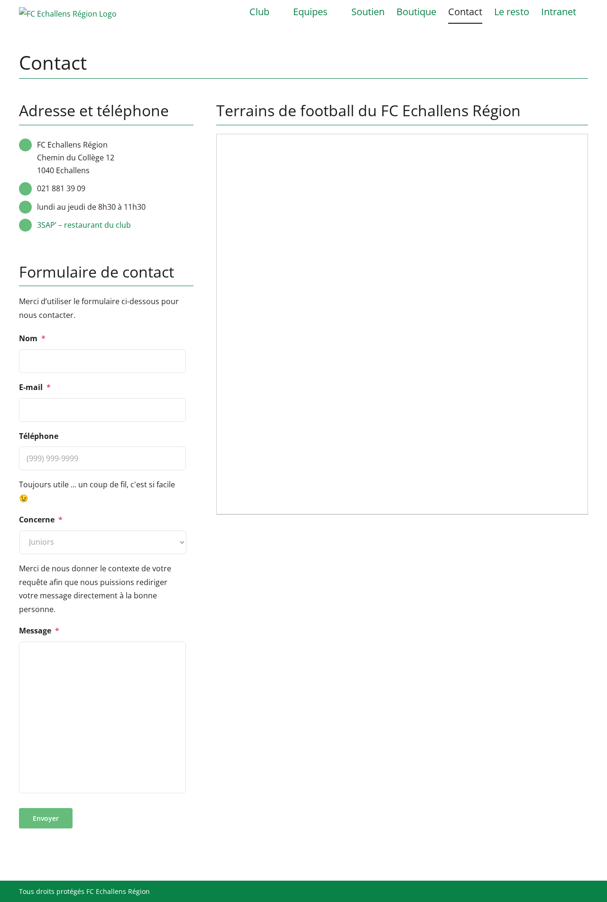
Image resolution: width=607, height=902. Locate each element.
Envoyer (46, 818)
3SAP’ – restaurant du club (84, 225)
